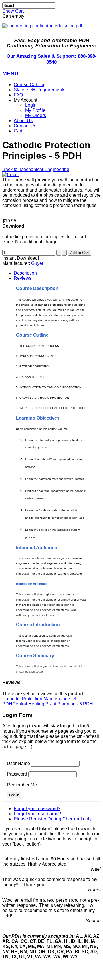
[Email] (10, 174)
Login (31, 105)
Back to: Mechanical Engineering (35, 169)
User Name (18, 763)
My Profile (35, 110)
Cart (18, 130)
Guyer (37, 263)
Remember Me (22, 784)
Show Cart (13, 11)
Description (25, 273)
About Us (23, 120)
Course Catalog (30, 84)
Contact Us (25, 125)
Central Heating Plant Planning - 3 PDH (52, 703)
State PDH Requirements (39, 89)
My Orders (35, 115)
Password (17, 774)
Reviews (22, 278)
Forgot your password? (37, 808)
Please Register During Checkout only (53, 818)
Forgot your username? (37, 813)
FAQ (18, 94)
